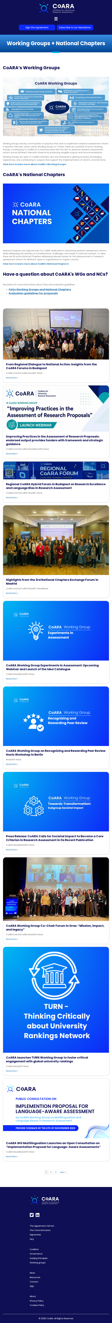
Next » (63, 1172)
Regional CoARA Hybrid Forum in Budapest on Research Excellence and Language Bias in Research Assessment (56, 486)
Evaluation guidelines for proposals (33, 293)
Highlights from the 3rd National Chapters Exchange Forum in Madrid (52, 582)
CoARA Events (13, 373)
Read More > (12, 377)
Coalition (34, 1249)
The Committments (40, 1230)
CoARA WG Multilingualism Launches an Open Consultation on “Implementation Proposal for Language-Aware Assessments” (53, 1145)
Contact (34, 1281)
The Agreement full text (42, 1225)
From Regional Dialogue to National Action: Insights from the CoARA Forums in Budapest (51, 366)
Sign (32, 1286)
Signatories (35, 1234)
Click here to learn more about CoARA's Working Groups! (34, 164)
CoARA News (27, 373)
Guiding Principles (39, 1258)
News (36, 449)
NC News (38, 373)
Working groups (38, 1262)
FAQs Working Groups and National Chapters (40, 289)
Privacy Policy (36, 1300)
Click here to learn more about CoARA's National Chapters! (36, 263)
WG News (44, 449)
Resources (35, 1277)
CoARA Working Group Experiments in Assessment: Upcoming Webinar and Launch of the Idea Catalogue (52, 667)
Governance (36, 1253)
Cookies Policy (37, 1305)
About (33, 1296)
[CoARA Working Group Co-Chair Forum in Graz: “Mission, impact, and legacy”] (56, 889)
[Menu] (56, 18)
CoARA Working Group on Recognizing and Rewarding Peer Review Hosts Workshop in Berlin (55, 753)
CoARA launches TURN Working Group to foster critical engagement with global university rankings (47, 1059)
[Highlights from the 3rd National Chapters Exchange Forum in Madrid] (56, 540)
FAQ (32, 1239)
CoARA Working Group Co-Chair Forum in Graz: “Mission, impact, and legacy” (55, 928)
